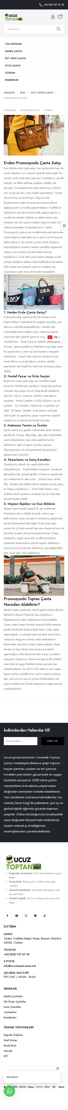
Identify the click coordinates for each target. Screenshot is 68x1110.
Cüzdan (10, 72)
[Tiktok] (44, 915)
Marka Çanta (13, 51)
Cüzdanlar (10, 1012)
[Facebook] (7, 915)
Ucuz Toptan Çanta (30, 110)
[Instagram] (26, 915)
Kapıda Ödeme (13, 1035)
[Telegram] (35, 915)
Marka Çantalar (13, 996)
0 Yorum (48, 110)
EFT (6, 1056)
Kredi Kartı (10, 1045)
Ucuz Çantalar (12, 1007)
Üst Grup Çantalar (15, 1001)
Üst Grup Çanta (15, 58)
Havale (8, 1051)
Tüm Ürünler (13, 44)
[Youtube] (16, 915)
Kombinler (11, 80)
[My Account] (53, 17)
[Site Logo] (13, 17)
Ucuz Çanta (13, 65)
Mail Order (10, 1040)
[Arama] (58, 29)
